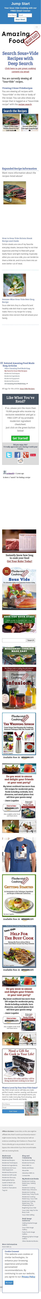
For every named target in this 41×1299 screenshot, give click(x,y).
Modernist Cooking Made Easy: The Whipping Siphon (28, 1203)
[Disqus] (20, 498)
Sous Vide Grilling (28, 1215)
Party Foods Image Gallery (28, 1233)
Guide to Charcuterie (9, 1188)
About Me (25, 1170)
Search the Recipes (15, 111)
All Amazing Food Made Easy (15, 384)
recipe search (25, 104)
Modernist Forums (28, 1163)
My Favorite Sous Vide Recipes (15, 371)
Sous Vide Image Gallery (28, 1228)
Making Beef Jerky (8, 1180)
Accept (9, 1282)
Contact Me (26, 1175)
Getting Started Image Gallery (29, 1224)
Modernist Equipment (11, 378)
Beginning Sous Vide (29, 1208)
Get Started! (20, 438)
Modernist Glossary (9, 1177)
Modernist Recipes (8, 1160)
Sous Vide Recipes (27, 388)
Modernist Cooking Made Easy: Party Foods (30, 1193)
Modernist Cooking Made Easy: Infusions (29, 1189)
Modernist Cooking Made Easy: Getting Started (28, 1183)
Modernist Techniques (12, 373)
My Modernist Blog (28, 1160)
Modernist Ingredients (12, 376)
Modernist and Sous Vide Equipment (9, 1169)
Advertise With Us (28, 1173)
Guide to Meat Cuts (8, 1183)
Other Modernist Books (30, 1241)
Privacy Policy (28, 1276)
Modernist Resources (11, 381)
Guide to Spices (7, 1185)
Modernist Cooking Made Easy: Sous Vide (29, 1198)
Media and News (28, 1168)
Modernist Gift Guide (9, 1175)
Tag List (4, 1190)
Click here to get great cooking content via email (20, 70)
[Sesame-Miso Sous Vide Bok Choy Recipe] (29, 122)
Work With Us (26, 1165)
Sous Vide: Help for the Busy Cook (30, 1211)
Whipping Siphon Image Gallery (30, 1238)
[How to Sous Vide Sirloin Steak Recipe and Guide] (11, 122)
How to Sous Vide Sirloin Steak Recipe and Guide (17, 239)
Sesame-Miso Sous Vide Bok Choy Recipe (18, 300)
